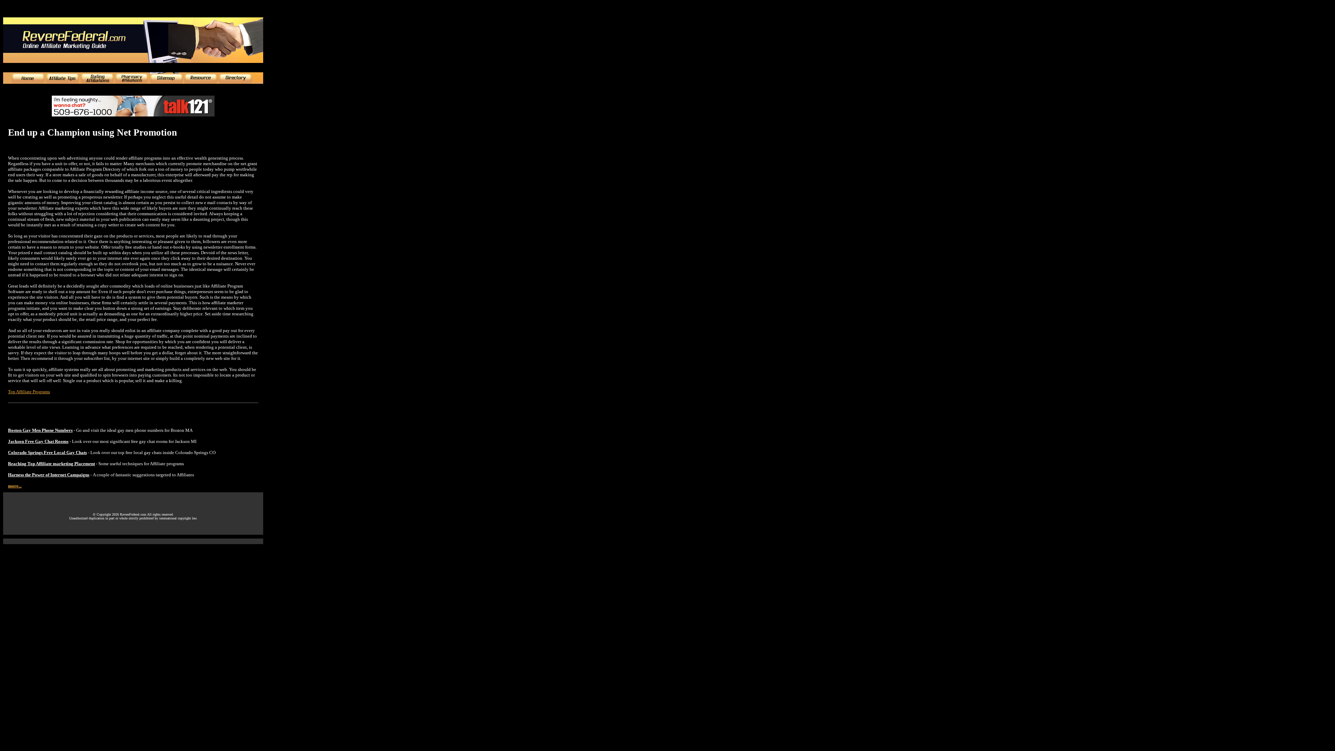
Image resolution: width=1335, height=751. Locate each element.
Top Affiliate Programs (29, 391)
